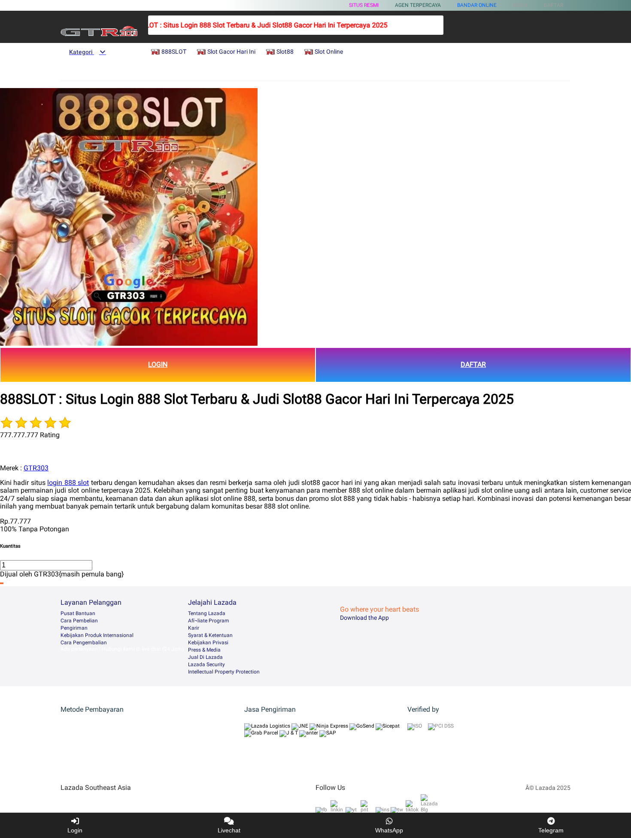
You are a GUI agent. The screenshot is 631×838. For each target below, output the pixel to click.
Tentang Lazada (206, 613)
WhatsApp (389, 830)
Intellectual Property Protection (224, 672)
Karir (193, 628)
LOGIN (157, 364)
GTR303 (36, 468)
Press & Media (204, 650)
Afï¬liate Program (208, 621)
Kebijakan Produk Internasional (97, 635)
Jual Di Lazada (205, 657)
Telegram (551, 830)
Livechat (229, 830)
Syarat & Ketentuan (210, 635)
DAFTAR (473, 364)
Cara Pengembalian (84, 643)
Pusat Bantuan (78, 613)
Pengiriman (74, 628)
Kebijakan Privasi (208, 643)
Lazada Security (206, 664)
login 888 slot (68, 482)
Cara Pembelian (79, 621)
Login (74, 830)
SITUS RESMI (364, 5)
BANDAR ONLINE (477, 5)
